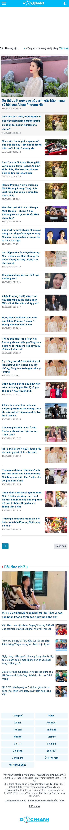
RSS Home (34, 806)
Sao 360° (51, 750)
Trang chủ (17, 715)
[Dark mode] (65, 3)
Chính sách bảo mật (15, 800)
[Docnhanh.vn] (34, 820)
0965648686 (15, 787)
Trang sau (60, 546)
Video (51, 715)
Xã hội (17, 722)
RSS (62, 800)
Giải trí (17, 743)
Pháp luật (51, 722)
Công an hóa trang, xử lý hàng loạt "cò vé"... (33, 48)
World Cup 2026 (17, 765)
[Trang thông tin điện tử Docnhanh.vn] (33, 3)
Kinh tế (17, 736)
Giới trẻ (51, 736)
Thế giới (17, 729)
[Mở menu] (3, 3)
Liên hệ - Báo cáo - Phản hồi (42, 800)
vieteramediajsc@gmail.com (45, 787)
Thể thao (51, 729)
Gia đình (51, 743)
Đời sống (17, 750)
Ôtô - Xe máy (51, 758)
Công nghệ (17, 758)
